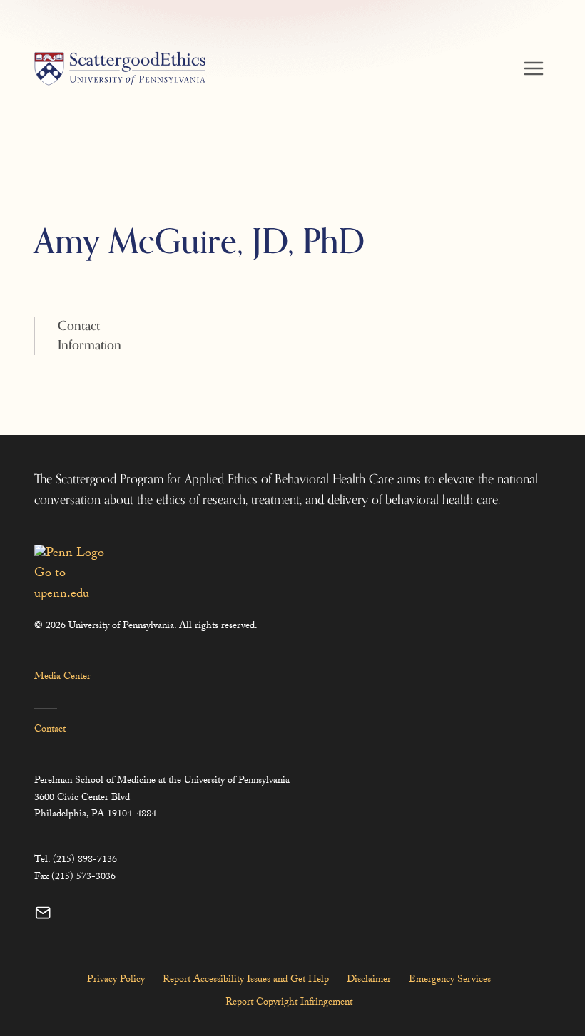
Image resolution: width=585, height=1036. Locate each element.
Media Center (62, 677)
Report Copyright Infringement (288, 1003)
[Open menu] (533, 68)
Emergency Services (450, 980)
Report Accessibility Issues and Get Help (246, 980)
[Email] (43, 913)
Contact (50, 730)
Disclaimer (369, 980)
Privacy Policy (116, 980)
